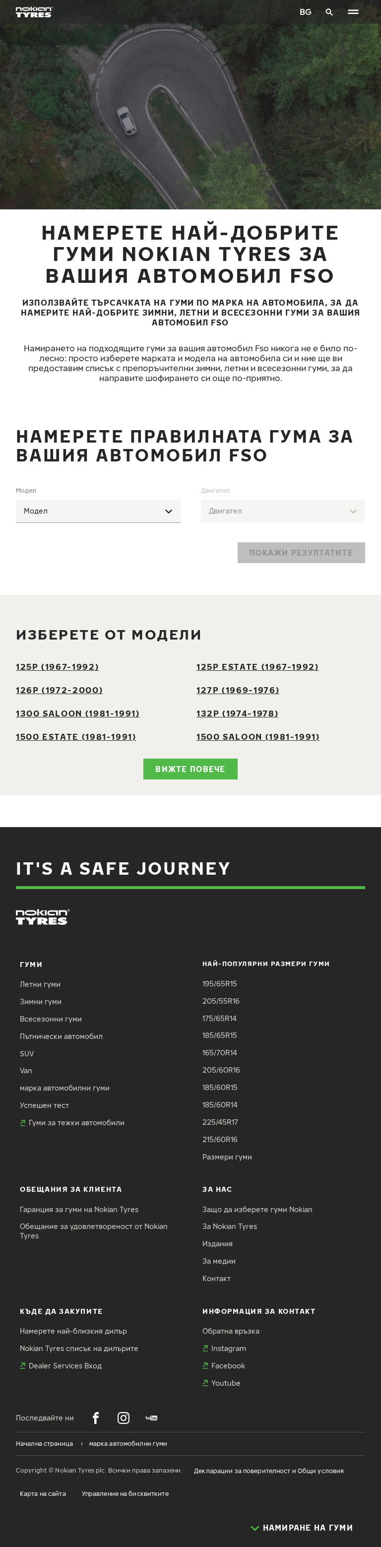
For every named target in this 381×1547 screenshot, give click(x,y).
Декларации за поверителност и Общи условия (269, 1471)
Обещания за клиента (71, 1189)
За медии (219, 1261)
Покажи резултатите (301, 552)
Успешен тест (44, 1105)
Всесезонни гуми (51, 1019)
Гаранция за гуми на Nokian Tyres (79, 1209)
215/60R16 (220, 1139)
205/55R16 (221, 1001)
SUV (27, 1053)
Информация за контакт (259, 1311)
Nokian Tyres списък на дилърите (79, 1348)
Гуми (31, 964)
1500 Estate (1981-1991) (76, 736)
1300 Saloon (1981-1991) (78, 713)
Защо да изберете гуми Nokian (257, 1209)
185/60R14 (220, 1104)
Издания (217, 1243)
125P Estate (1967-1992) (257, 666)
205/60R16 (221, 1070)
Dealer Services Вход (65, 1365)
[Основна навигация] (353, 12)
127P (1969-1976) (237, 690)
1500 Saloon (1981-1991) (258, 736)
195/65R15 (219, 983)
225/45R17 (220, 1122)
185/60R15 (220, 1087)
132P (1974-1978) (237, 713)
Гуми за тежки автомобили (77, 1122)
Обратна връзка (230, 1331)
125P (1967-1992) (57, 666)
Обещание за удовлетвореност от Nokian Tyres (94, 1231)
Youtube (226, 1383)
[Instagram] (123, 1418)
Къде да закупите (61, 1311)
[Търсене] (329, 12)
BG (306, 11)
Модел (26, 490)
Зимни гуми (41, 1001)
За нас (217, 1189)
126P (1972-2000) (59, 690)
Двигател (215, 490)
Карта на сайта (43, 1493)
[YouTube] (151, 1418)
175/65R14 (219, 1018)
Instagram (228, 1348)
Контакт (216, 1278)
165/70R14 (219, 1052)
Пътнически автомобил (61, 1036)
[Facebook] (96, 1418)
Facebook (228, 1365)
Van (26, 1070)
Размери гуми (227, 1157)
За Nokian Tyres (229, 1226)
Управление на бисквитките (125, 1493)
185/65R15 (219, 1035)
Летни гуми (40, 984)
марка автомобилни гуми (65, 1088)
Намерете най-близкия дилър (73, 1331)
